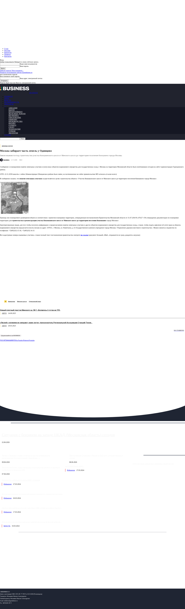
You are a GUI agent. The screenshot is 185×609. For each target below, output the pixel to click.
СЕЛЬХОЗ (12, 125)
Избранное (71, 470)
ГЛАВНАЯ (8, 96)
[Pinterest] (54, 295)
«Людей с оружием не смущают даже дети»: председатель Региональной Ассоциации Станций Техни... (46, 323)
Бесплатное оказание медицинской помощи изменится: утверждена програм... (32, 494)
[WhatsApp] (23, 295)
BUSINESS (6, 160)
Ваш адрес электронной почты (31, 78)
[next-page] (32, 332)
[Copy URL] (92, 295)
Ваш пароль (24, 66)
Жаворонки (11, 301)
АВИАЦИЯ (13, 108)
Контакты (7, 56)
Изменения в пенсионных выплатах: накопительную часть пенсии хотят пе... (31, 522)
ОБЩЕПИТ (13, 119)
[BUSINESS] (1, 159)
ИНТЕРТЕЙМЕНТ (16, 112)
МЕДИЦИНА (14, 116)
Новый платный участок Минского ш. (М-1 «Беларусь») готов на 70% (30, 310)
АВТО (6, 98)
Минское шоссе (22, 301)
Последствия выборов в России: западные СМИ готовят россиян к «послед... (32, 508)
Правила (7, 54)
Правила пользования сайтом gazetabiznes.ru (16, 72)
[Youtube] (32, 579)
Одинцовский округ (35, 301)
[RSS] (8, 579)
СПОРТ (11, 127)
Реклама (7, 51)
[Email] (85, 295)
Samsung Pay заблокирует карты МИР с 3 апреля (21, 480)
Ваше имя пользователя (28, 64)
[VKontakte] (20, 579)
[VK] (39, 295)
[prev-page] (10, 332)
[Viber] (31, 295)
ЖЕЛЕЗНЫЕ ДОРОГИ (17, 114)
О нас (6, 49)
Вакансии (7, 52)
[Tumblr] (69, 295)
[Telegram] (46, 295)
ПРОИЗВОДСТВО (15, 121)
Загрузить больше (139, 453)
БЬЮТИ (12, 110)
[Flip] (77, 295)
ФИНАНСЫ (8, 104)
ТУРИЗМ (12, 131)
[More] (108, 295)
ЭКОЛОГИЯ (13, 133)
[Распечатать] (100, 295)
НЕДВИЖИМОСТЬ (11, 102)
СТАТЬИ (7, 135)
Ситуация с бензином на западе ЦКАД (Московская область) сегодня (58, 435)
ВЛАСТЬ (7, 100)
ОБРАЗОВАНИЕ (15, 118)
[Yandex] (26, 579)
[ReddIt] (62, 295)
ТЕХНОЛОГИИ (14, 129)
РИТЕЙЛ (12, 123)
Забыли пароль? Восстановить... (12, 70)
